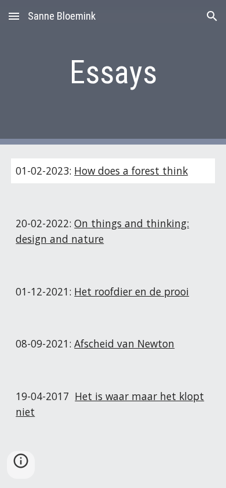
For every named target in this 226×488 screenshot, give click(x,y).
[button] (14, 16)
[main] (113, 72)
